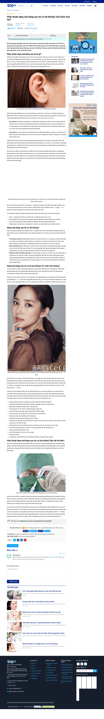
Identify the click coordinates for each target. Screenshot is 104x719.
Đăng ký (94, 1)
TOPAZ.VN (20, 706)
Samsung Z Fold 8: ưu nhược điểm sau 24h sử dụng (86, 69)
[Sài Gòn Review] (89, 682)
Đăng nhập (87, 1)
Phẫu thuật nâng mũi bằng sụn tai (16, 113)
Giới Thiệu (33, 663)
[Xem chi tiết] (47, 39)
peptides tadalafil (54, 557)
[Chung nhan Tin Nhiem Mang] (38, 706)
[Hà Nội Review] (78, 682)
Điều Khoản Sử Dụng (67, 667)
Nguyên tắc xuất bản (52, 680)
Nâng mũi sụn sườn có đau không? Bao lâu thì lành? (36, 521)
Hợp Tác (33, 668)
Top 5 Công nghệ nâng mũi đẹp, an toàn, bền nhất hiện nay (41, 591)
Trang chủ (9, 10)
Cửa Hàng (74, 5)
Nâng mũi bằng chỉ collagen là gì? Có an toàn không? (40, 644)
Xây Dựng (82, 5)
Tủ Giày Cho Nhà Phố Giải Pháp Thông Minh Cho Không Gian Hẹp (87, 77)
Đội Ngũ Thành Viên (36, 671)
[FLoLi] (77, 694)
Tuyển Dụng (34, 678)
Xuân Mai (17, 25)
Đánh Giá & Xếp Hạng (67, 664)
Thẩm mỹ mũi (15, 10)
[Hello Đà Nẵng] (83, 682)
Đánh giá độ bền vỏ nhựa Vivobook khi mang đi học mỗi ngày (87, 85)
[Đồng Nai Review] (94, 682)
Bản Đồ (13, 682)
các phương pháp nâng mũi (25, 128)
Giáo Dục (60, 5)
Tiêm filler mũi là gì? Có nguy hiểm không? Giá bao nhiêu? (41, 623)
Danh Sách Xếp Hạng (52, 675)
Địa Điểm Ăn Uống (51, 667)
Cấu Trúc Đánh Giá (36, 673)
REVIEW (89, 5)
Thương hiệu (50, 672)
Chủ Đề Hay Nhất (51, 670)
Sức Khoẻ (45, 5)
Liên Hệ (33, 666)
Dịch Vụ (67, 5)
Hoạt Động (34, 676)
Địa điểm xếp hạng (51, 677)
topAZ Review (11, 6)
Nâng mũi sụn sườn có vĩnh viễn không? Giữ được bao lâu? (41, 612)
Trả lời (63, 553)
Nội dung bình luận (13, 566)
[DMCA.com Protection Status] (48, 706)
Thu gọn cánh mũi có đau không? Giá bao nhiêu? (38, 601)
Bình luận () (20, 28)
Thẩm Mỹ (53, 5)
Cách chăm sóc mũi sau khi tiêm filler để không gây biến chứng (43, 633)
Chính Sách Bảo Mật (67, 669)
